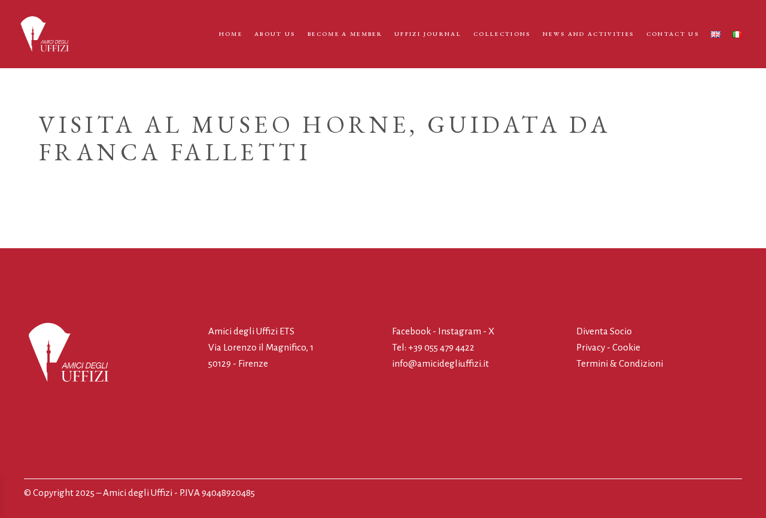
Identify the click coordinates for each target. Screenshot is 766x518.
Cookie (626, 347)
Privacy (590, 347)
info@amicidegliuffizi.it (440, 363)
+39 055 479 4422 (441, 347)
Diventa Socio (604, 331)
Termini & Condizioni (619, 363)
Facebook (412, 331)
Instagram (459, 331)
